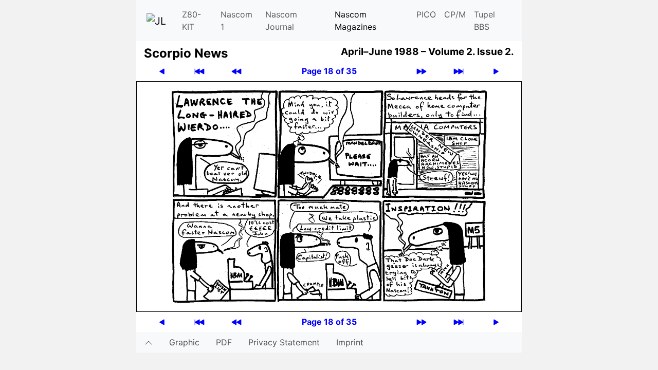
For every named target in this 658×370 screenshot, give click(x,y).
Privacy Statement (284, 342)
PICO (426, 14)
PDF (224, 342)
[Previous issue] (236, 71)
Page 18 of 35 (329, 71)
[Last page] (458, 71)
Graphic (184, 342)
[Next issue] (421, 71)
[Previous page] (162, 71)
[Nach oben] (148, 342)
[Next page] (496, 71)
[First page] (199, 71)
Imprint (349, 342)
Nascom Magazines (355, 20)
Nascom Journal (281, 20)
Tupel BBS (484, 20)
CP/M (455, 14)
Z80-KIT (191, 20)
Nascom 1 (236, 20)
